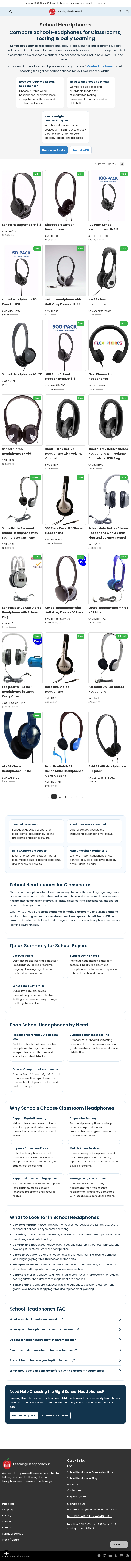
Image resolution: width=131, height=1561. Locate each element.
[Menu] (3, 11)
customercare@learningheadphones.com (93, 1509)
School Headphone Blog (82, 1478)
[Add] (37, 216)
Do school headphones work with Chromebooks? (43, 1340)
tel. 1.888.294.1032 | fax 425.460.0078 (89, 1516)
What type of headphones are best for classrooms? (44, 1329)
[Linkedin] (121, 1556)
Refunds (7, 1521)
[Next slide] (37, 195)
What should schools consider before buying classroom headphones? (57, 1370)
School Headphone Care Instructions (90, 1472)
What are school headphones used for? (36, 1319)
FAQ (54, 3)
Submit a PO (80, 150)
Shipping (7, 1509)
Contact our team (100, 66)
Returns (7, 1527)
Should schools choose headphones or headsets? (43, 1350)
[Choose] (124, 366)
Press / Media (10, 1540)
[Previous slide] (7, 195)
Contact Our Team (55, 1415)
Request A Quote (80, 3)
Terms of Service (12, 1533)
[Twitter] (116, 1556)
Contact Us (99, 3)
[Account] (120, 11)
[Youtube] (110, 1556)
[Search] (10, 11)
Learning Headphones (20, 1556)
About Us (64, 3)
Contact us (74, 1490)
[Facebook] (99, 1556)
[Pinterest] (127, 1556)
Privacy (6, 1515)
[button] (112, 164)
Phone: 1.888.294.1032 (37, 3)
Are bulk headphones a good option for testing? (42, 1360)
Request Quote (76, 1496)
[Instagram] (105, 1556)
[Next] (83, 796)
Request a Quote (53, 150)
